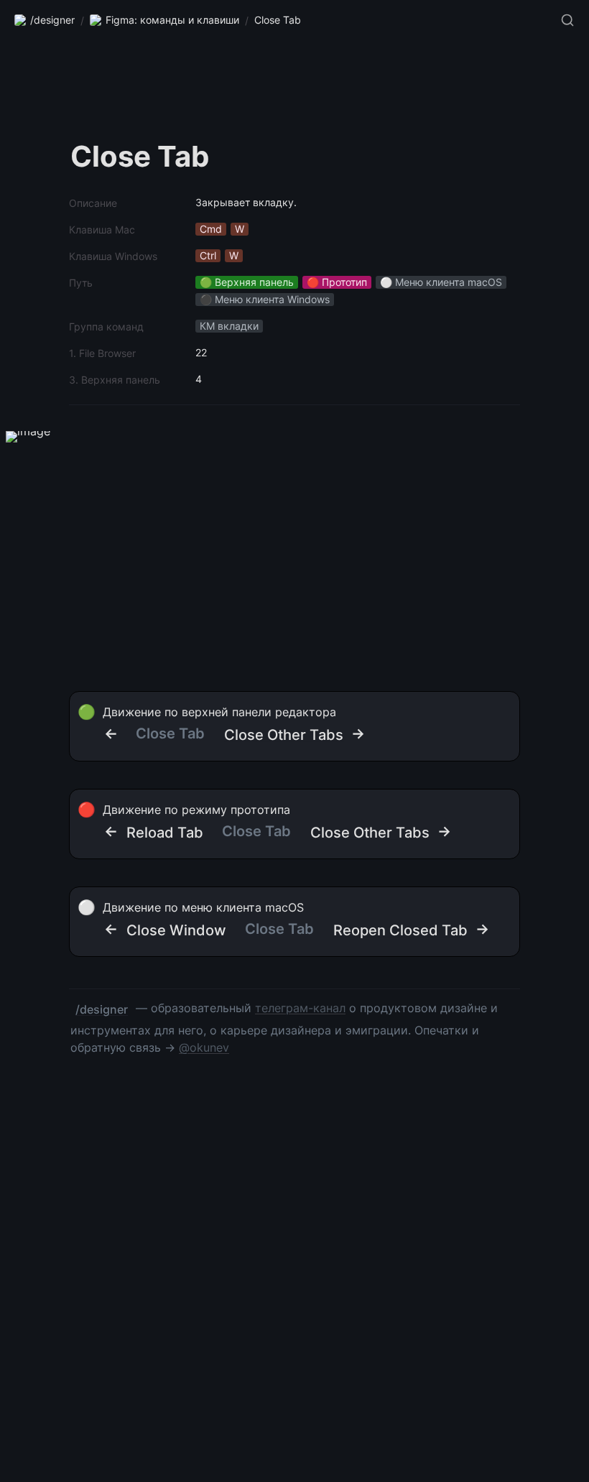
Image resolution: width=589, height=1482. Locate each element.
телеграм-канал (300, 1008)
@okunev (204, 1047)
